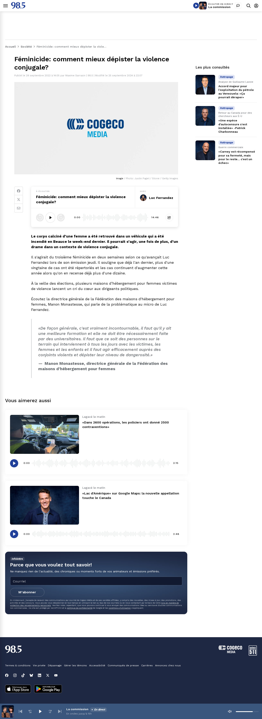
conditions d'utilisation (120, 608)
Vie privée (39, 665)
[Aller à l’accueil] (18, 7)
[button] (20, 711)
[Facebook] (18, 191)
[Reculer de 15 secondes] (40, 217)
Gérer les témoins (75, 665)
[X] (47, 675)
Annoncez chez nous (168, 665)
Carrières (147, 665)
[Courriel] (18, 208)
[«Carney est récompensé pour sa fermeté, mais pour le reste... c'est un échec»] (205, 150)
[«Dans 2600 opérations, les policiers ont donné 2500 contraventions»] (44, 434)
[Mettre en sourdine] (230, 711)
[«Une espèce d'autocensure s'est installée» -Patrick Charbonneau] (205, 116)
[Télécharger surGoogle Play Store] (48, 689)
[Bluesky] (31, 675)
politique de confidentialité (79, 608)
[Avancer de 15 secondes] (61, 217)
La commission (219, 7)
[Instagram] (15, 675)
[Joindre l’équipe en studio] (238, 5)
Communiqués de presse (123, 665)
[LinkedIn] (39, 675)
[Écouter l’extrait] (50, 217)
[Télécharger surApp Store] (18, 689)
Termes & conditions (17, 665)
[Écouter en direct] (196, 5)
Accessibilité (97, 665)
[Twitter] (18, 199)
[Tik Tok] (23, 675)
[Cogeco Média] (230, 652)
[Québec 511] (253, 654)
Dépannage (55, 665)
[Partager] (169, 217)
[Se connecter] (256, 5)
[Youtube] (56, 675)
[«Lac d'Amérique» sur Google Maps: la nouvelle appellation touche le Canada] (44, 505)
